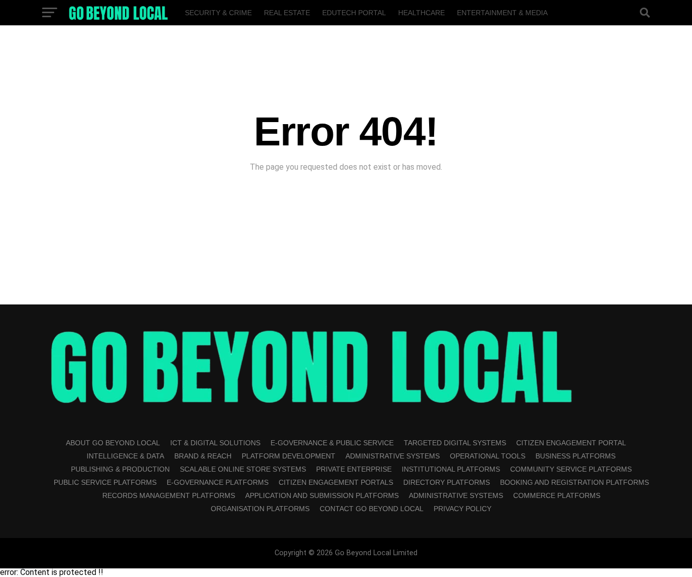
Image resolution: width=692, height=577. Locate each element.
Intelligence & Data (125, 456)
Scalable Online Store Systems (243, 469)
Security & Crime (218, 13)
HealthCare (421, 13)
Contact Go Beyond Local (372, 509)
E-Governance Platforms (217, 482)
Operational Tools (487, 456)
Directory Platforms (446, 482)
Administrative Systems (392, 456)
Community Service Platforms (571, 469)
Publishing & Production (120, 469)
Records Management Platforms (168, 495)
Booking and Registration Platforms (574, 482)
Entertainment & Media (502, 13)
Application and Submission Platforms (322, 495)
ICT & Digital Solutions (215, 443)
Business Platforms (575, 456)
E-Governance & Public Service (332, 443)
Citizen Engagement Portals (336, 482)
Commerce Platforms (556, 495)
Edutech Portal (354, 13)
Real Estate (287, 13)
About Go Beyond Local (113, 443)
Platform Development (288, 456)
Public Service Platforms (105, 482)
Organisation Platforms (260, 509)
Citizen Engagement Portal (571, 443)
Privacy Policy (462, 509)
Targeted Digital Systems (455, 443)
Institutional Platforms (451, 469)
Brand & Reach (203, 456)
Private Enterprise (354, 469)
